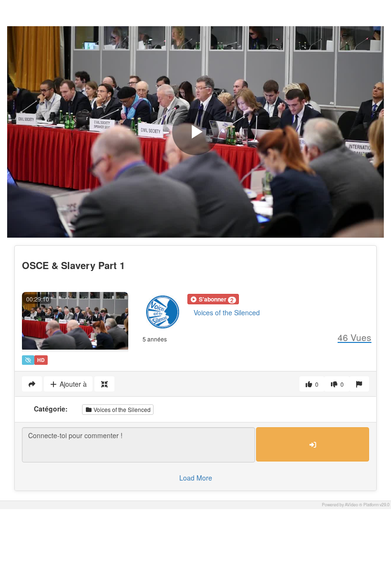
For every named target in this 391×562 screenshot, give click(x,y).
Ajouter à (72, 384)
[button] (213, 299)
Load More (195, 477)
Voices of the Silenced (227, 312)
